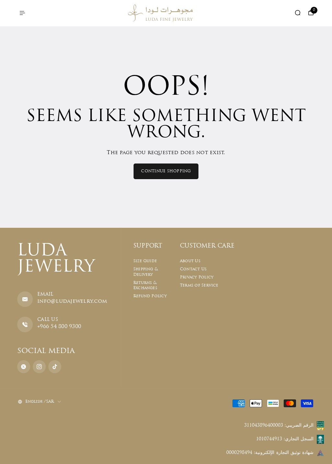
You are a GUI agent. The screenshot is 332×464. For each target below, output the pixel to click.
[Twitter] (23, 366)
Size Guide (145, 261)
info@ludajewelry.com (72, 301)
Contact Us (193, 269)
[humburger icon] (22, 13)
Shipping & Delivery (145, 272)
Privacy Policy (196, 277)
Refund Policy (150, 296)
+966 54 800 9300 (59, 326)
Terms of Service (199, 285)
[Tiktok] (54, 366)
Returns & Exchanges (145, 285)
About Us (190, 261)
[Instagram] (39, 366)
